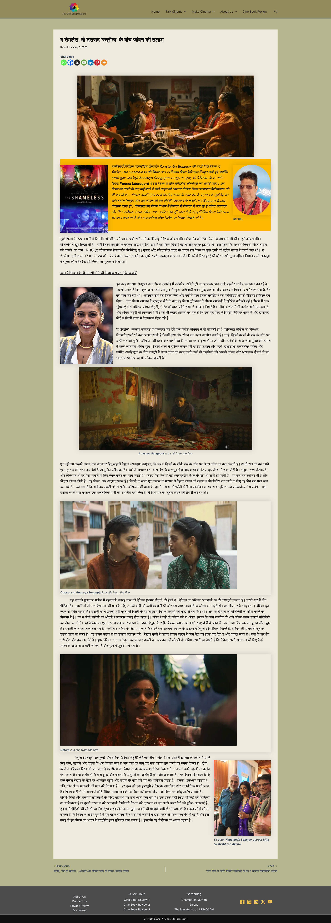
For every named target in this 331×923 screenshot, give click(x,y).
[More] (104, 62)
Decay (194, 904)
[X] (77, 62)
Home (155, 11)
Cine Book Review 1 (137, 899)
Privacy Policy (79, 905)
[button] (184, 11)
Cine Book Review (255, 11)
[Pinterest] (97, 62)
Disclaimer (79, 910)
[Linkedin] (91, 62)
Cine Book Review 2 (137, 904)
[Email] (84, 62)
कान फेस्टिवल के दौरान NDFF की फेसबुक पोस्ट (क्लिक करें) (98, 273)
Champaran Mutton (194, 899)
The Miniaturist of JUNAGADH (194, 909)
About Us (226, 11)
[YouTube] (270, 901)
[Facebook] (70, 62)
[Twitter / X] (263, 901)
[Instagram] (249, 901)
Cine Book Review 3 (137, 909)
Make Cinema (201, 11)
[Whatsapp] (64, 62)
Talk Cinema (174, 11)
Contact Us (79, 901)
